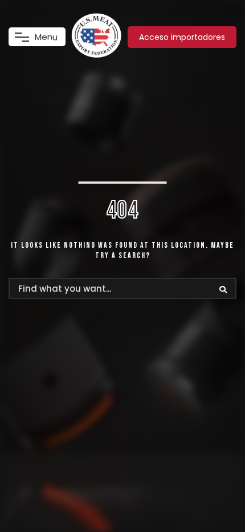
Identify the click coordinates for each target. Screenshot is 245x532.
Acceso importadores (182, 37)
